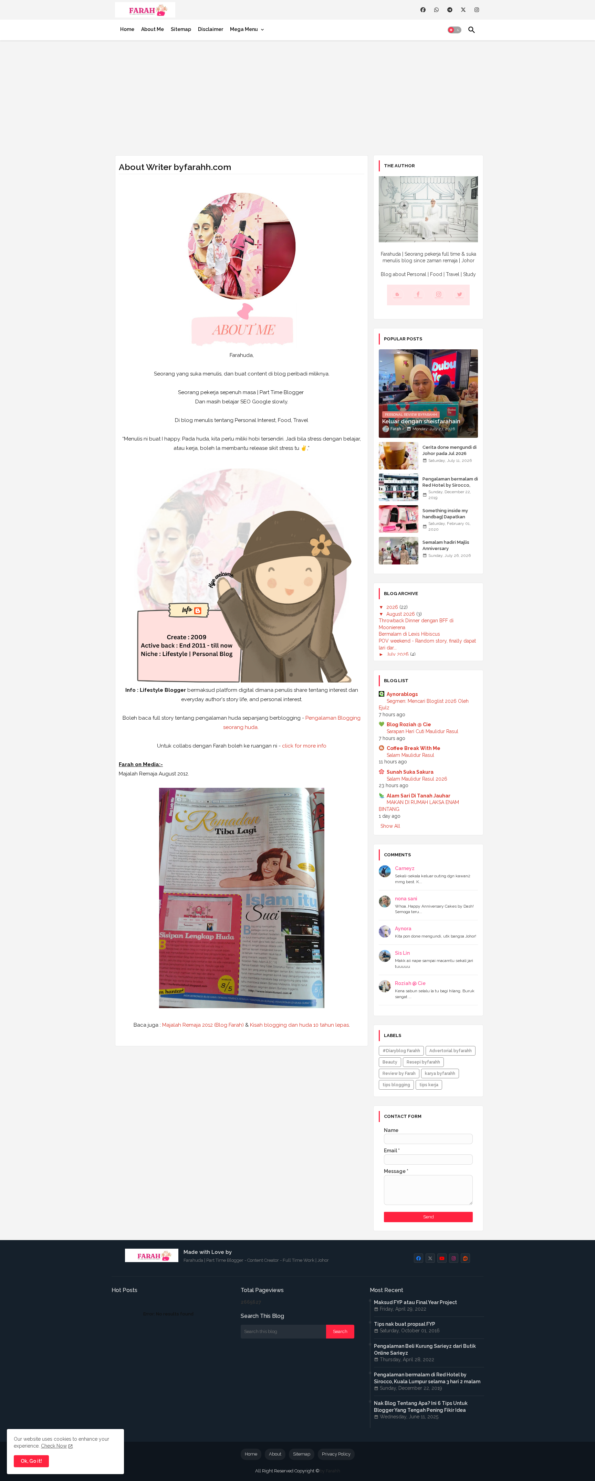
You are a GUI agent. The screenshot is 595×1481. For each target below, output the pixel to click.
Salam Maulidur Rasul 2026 (417, 779)
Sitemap (181, 29)
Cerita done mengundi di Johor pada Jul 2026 (449, 450)
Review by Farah (399, 1073)
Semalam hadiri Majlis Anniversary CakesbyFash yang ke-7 (448, 548)
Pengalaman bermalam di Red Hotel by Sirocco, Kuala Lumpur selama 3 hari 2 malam (450, 488)
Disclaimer (210, 29)
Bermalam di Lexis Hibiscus (409, 634)
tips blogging (396, 1084)
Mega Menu (244, 29)
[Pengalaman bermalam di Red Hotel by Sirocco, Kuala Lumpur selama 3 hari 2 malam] (398, 487)
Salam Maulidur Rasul (410, 755)
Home (127, 29)
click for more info (303, 746)
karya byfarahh (440, 1073)
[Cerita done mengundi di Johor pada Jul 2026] (398, 455)
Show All (390, 826)
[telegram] (450, 9)
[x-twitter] (463, 9)
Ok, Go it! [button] (31, 1461)
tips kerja (428, 1084)
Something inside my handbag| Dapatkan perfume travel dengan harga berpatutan (448, 520)
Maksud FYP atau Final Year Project (415, 1302)
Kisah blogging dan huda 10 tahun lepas (299, 1025)
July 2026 (398, 654)
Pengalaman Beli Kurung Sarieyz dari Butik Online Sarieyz (425, 1349)
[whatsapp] (436, 9)
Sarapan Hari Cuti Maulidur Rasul (422, 731)
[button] (454, 30)
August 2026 (401, 614)
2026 (392, 607)
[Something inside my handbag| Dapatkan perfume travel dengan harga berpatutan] (398, 519)
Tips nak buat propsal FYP (404, 1324)
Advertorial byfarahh (450, 1050)
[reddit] (465, 1258)
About (275, 1454)
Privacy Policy (336, 1454)
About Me (152, 29)
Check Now (54, 1446)
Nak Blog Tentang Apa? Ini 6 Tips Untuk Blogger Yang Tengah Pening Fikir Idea (421, 1406)
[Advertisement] (297, 96)
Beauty (390, 1062)
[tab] (127, 29)
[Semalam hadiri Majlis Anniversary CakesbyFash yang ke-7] (398, 550)
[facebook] (423, 9)
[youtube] (442, 1258)
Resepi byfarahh (423, 1062)
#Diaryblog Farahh (401, 1050)
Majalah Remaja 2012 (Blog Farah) (203, 1025)
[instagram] (476, 9)
